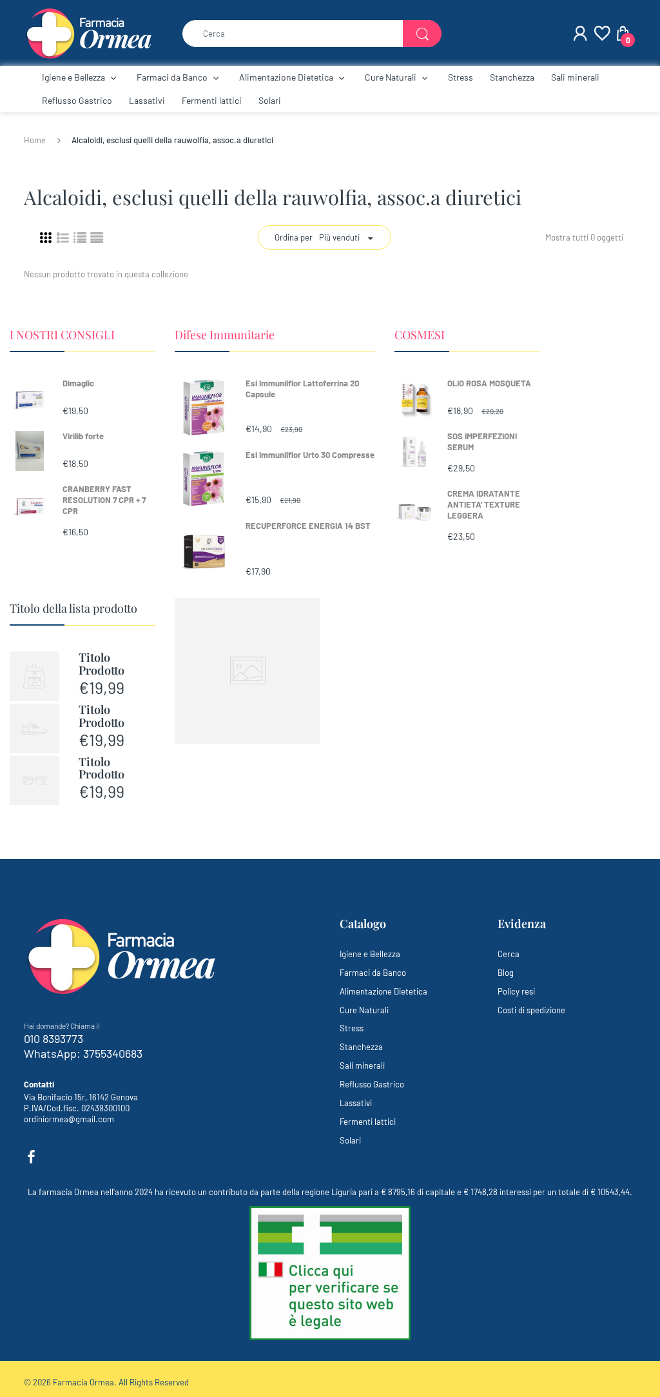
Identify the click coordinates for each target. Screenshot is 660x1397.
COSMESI (419, 334)
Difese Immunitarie (225, 334)
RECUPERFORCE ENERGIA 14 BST (308, 525)
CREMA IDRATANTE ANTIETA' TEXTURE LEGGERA (483, 504)
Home (35, 140)
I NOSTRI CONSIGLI (62, 334)
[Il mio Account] (580, 33)
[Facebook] (31, 1157)
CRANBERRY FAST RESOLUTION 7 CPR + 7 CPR (104, 500)
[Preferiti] (601, 33)
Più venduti (339, 237)
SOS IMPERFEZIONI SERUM (482, 441)
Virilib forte (83, 436)
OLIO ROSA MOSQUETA (489, 383)
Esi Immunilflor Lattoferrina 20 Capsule (302, 388)
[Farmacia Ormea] (88, 32)
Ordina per (294, 237)
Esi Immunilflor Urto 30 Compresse (310, 455)
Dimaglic (78, 383)
